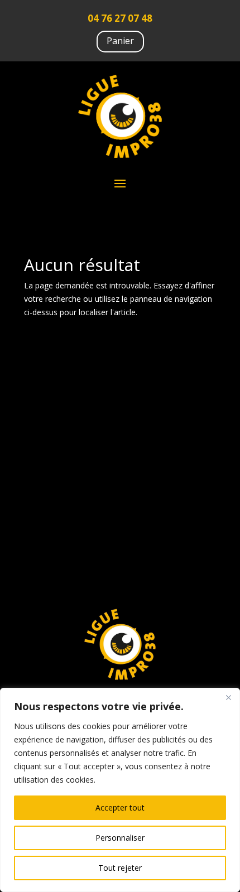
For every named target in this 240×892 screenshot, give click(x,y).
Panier (120, 41)
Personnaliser (120, 837)
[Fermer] (228, 697)
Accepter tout (120, 807)
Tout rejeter (120, 867)
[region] (120, 790)
